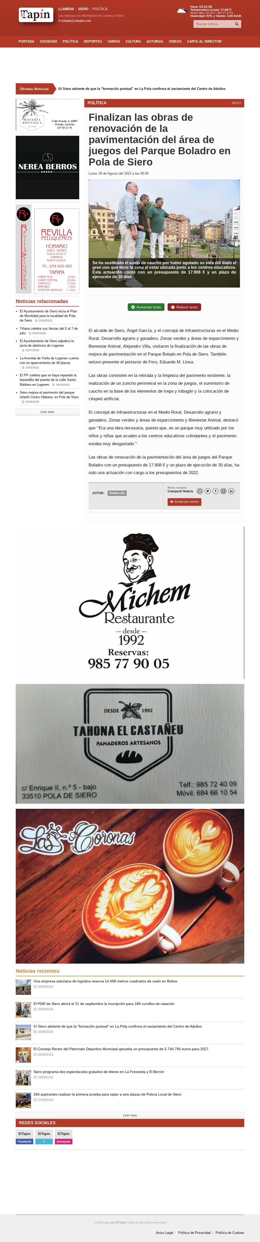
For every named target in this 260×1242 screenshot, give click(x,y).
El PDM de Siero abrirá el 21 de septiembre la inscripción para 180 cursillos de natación (104, 1004)
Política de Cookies (230, 1233)
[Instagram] (223, 491)
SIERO (83, 9)
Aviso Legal (164, 1233)
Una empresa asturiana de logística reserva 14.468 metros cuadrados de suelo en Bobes (105, 981)
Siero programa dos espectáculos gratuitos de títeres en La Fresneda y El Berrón (99, 1072)
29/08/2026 (43, 986)
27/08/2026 (43, 1100)
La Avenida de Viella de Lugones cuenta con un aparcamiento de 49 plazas (49, 362)
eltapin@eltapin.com (76, 21)
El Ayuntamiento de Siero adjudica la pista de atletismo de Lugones (47, 345)
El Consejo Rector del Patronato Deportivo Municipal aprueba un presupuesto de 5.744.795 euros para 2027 (121, 1049)
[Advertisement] (130, 65)
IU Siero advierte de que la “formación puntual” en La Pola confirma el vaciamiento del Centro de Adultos (141, 89)
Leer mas (47, 412)
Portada (26, 41)
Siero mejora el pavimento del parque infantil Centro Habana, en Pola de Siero (49, 397)
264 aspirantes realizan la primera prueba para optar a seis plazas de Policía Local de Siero (107, 1094)
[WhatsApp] (200, 491)
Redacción (117, 493)
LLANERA (66, 9)
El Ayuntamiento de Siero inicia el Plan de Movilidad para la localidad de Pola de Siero (48, 315)
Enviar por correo (184, 501)
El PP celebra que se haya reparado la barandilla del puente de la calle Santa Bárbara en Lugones (48, 379)
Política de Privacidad (194, 1233)
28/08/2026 (43, 1032)
